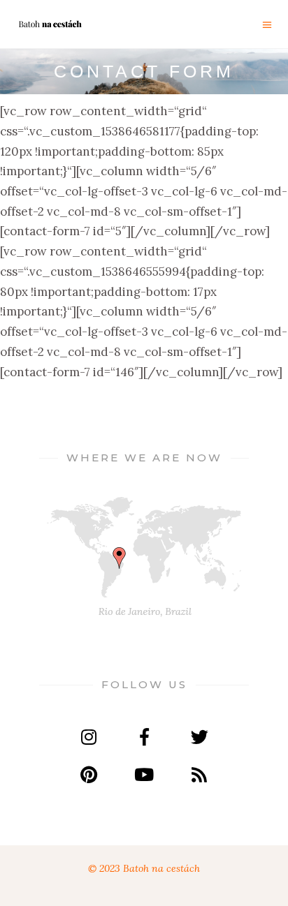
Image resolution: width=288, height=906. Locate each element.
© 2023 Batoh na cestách (144, 868)
